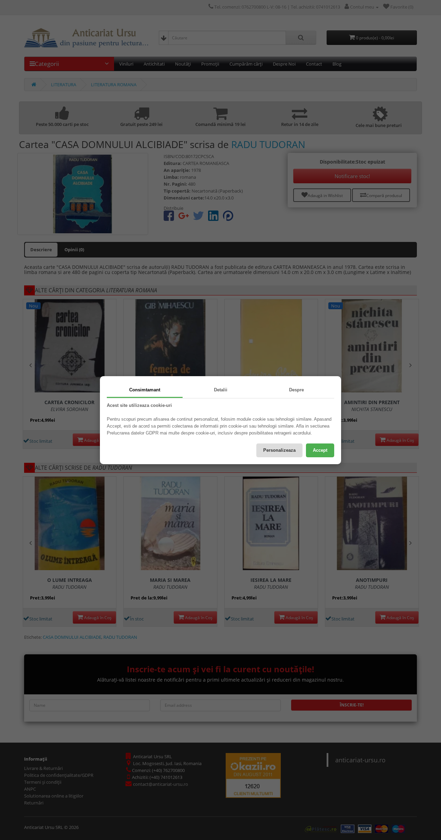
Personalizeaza (279, 450)
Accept (320, 450)
